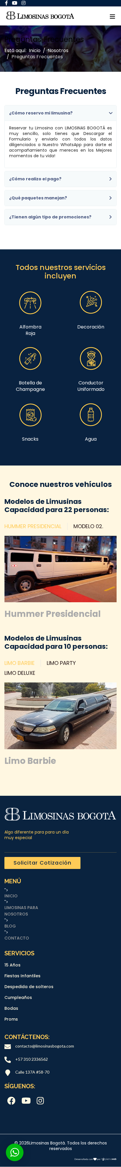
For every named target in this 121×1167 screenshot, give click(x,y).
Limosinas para (21, 908)
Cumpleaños (18, 997)
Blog (10, 926)
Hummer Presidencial (32, 526)
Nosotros (16, 914)
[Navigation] (112, 16)
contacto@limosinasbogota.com (44, 1045)
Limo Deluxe (19, 673)
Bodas (11, 1008)
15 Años (12, 965)
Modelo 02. (88, 526)
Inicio (11, 896)
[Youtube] (26, 1101)
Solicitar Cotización (42, 862)
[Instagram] (40, 1101)
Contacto (16, 938)
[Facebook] (11, 1101)
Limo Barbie (19, 663)
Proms (11, 1019)
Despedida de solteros (28, 987)
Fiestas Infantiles (22, 976)
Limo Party (61, 663)
